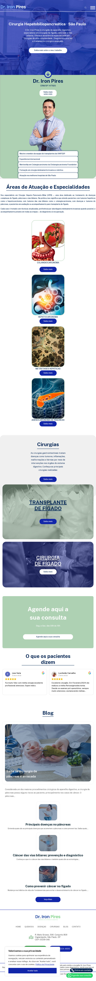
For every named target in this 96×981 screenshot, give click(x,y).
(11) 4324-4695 (63, 949)
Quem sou (29, 927)
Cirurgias (55, 927)
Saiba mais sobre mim (48, 93)
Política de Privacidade (45, 964)
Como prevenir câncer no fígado (48, 886)
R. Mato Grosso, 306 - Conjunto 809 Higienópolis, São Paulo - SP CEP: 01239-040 (51, 937)
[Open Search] (85, 7)
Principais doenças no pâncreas (48, 824)
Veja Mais (48, 899)
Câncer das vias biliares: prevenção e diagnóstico (48, 855)
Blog (65, 927)
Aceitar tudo (33, 971)
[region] (32, 961)
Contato (76, 927)
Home (18, 927)
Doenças (42, 927)
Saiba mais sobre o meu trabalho (48, 50)
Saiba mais (48, 269)
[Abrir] (92, 7)
